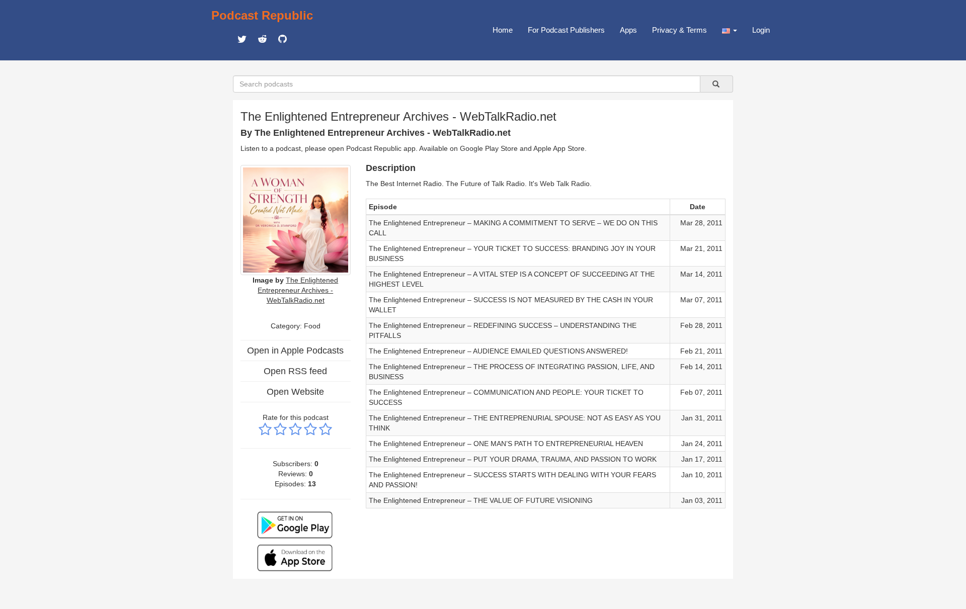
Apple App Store (559, 148)
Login (761, 30)
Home (503, 30)
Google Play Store (489, 148)
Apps (628, 30)
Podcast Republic (262, 15)
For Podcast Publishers (566, 30)
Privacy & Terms (679, 30)
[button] (729, 30)
